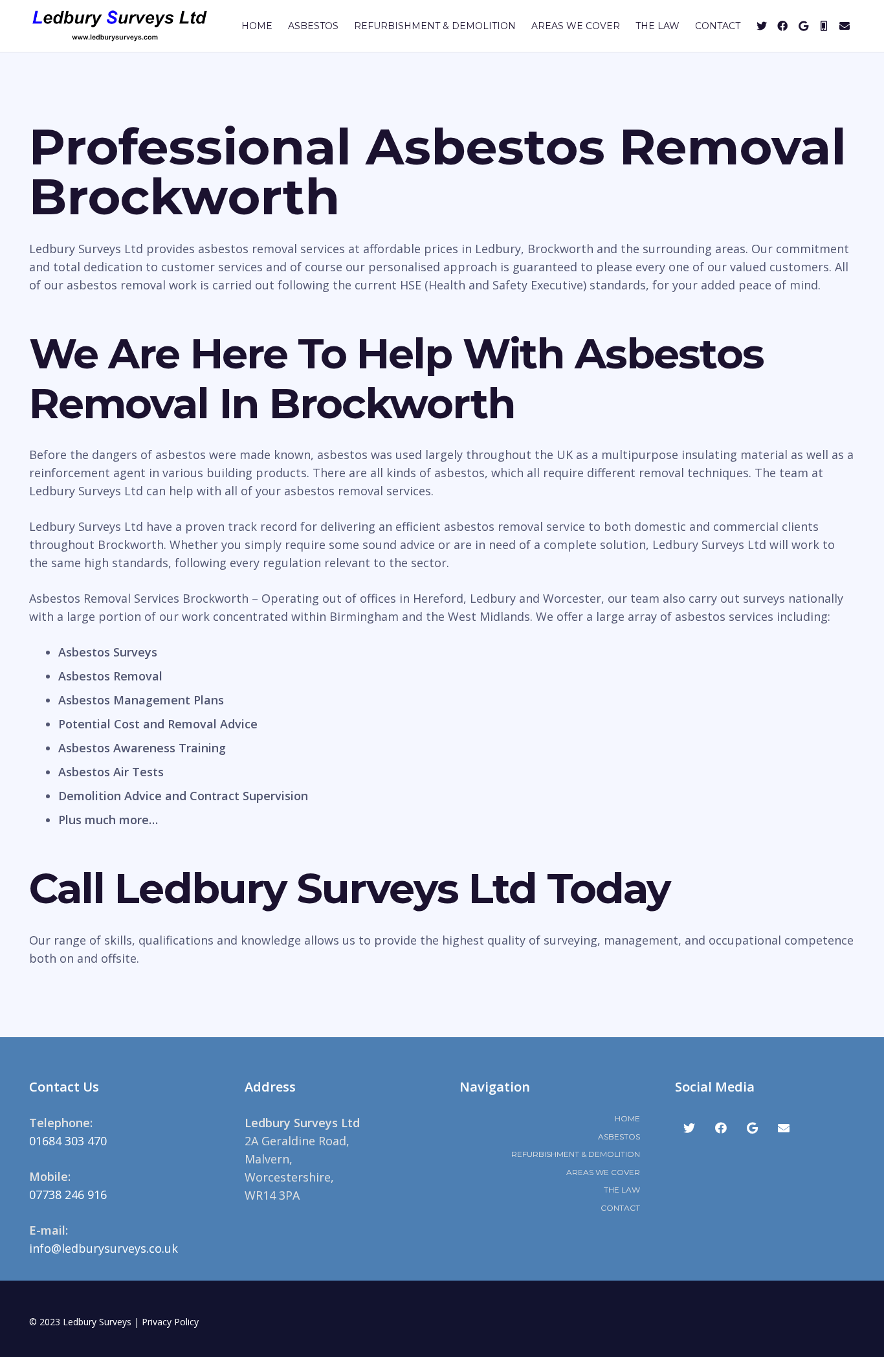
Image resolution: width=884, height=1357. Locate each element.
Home (627, 1118)
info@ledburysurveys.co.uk (103, 1248)
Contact (620, 1208)
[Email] (844, 26)
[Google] (803, 26)
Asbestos (619, 1136)
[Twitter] (761, 26)
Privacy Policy (170, 1322)
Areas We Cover (603, 1172)
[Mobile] (823, 26)
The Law (622, 1189)
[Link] (119, 25)
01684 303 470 (68, 1141)
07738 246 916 (68, 1194)
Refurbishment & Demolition (575, 1154)
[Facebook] (782, 26)
